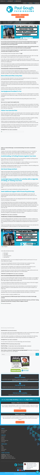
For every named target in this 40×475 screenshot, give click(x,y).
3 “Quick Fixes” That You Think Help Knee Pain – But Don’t (19, 346)
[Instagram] (16, 470)
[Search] (37, 354)
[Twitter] (18, 470)
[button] (20, 20)
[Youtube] (20, 470)
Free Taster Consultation (12, 129)
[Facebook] (22, 470)
